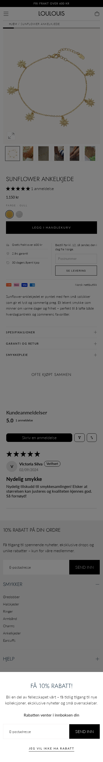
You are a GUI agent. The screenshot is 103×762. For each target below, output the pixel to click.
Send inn (84, 731)
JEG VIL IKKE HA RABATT (51, 748)
